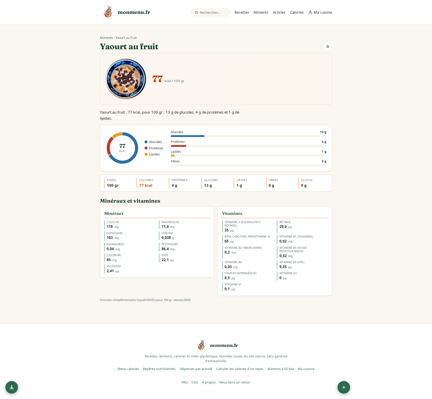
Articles (279, 12)
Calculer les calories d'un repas (239, 369)
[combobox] (213, 12)
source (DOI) (182, 300)
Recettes (241, 12)
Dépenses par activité (196, 369)
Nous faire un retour (234, 382)
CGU (194, 382)
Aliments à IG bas (281, 369)
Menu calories (128, 369)
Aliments (261, 12)
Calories (297, 12)
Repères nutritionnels (159, 369)
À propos (209, 382)
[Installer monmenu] (11, 387)
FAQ (185, 382)
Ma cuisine (306, 369)
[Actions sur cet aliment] (344, 387)
